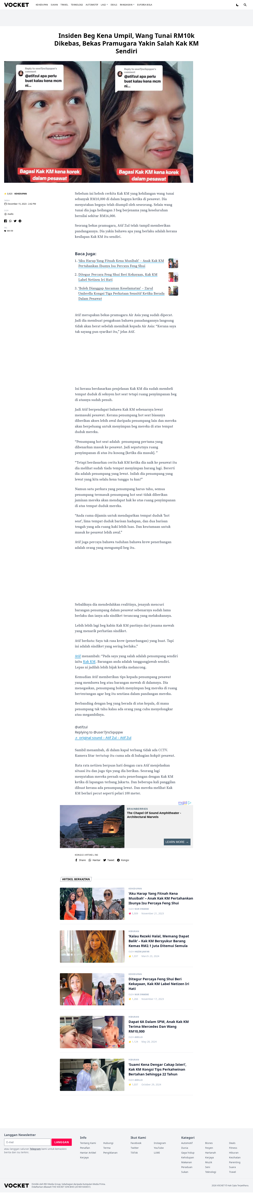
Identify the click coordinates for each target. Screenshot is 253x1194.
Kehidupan (42, 4)
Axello (10, 214)
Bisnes (209, 1143)
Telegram (35, 1148)
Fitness (233, 1147)
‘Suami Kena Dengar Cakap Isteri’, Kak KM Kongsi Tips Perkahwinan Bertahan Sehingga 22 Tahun (157, 1069)
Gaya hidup (187, 1152)
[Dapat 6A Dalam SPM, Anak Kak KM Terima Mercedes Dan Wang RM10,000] (92, 1032)
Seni (207, 1167)
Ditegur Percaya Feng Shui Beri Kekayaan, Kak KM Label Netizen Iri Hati (159, 984)
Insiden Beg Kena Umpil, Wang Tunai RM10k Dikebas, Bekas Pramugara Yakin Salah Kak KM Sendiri (126, 43)
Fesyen (209, 1147)
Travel (64, 4)
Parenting (234, 1162)
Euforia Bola (144, 4)
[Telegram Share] (20, 221)
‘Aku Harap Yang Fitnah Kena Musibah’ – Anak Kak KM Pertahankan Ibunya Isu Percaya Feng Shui (161, 898)
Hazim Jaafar (142, 952)
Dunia (184, 1147)
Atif (78, 656)
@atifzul (81, 727)
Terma (106, 1147)
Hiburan (134, 931)
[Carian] (245, 5)
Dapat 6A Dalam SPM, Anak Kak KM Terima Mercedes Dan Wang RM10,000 (159, 1026)
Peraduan (186, 1167)
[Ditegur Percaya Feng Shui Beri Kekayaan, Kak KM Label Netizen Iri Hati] (92, 989)
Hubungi (108, 1143)
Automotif (92, 4)
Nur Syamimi (142, 909)
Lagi (103, 4)
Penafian (85, 1147)
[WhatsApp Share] (10, 221)
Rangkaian (126, 4)
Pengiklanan (110, 1152)
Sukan (54, 4)
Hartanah (210, 1152)
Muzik (208, 1162)
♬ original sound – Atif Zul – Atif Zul (103, 737)
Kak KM (10, 231)
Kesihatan (235, 1157)
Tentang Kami (88, 1143)
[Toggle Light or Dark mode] (237, 5)
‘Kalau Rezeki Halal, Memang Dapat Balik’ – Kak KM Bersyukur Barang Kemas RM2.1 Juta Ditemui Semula (159, 941)
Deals (114, 4)
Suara (232, 1167)
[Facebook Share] (5, 221)
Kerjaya (84, 1157)
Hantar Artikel (88, 1152)
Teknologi (77, 4)
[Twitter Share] (15, 221)
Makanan (186, 1162)
